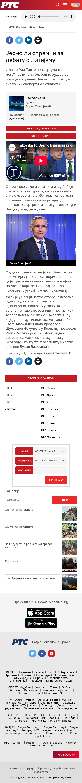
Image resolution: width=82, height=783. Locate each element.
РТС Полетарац (51, 437)
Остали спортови (29, 693)
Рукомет (14, 690)
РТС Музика (48, 430)
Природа (47, 705)
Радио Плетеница (54, 730)
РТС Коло (47, 416)
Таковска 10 (36, 98)
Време (39, 678)
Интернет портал (41, 745)
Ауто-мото (65, 690)
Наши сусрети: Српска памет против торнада (28, 545)
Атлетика (48, 690)
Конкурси (71, 742)
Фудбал (25, 687)
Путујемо (31, 702)
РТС (6, 742)
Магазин (16, 699)
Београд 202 (30, 730)
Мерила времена (64, 675)
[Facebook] (9, 40)
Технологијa (13, 702)
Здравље (69, 702)
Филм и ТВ (19, 705)
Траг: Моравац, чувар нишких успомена (30, 578)
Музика (66, 699)
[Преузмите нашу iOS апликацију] (41, 612)
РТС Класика (49, 409)
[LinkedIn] (28, 40)
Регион (39, 672)
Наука (34, 705)
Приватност (13, 768)
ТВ (7, 715)
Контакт (17, 742)
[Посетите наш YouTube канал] (51, 653)
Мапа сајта (66, 754)
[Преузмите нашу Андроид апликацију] (41, 623)
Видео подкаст (41, 136)
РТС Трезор (49, 423)
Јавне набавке (52, 742)
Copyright (30, 768)
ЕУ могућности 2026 (59, 680)
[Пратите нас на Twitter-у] (32, 653)
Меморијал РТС (54, 693)
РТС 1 (8, 388)
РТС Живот (48, 402)
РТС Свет (11, 409)
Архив (47, 736)
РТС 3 (8, 402)
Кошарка (40, 687)
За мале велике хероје (38, 708)
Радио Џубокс (33, 733)
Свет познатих (49, 702)
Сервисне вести (57, 678)
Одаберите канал (45, 451)
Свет (50, 672)
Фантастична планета (19, 509)
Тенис (54, 687)
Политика (24, 672)
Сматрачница (18, 680)
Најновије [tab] (12, 491)
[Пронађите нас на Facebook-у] (42, 653)
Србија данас (66, 672)
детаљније (16, 118)
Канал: (24, 451)
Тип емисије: (24, 460)
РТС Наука (48, 388)
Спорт (13, 687)
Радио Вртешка (56, 733)
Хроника (11, 675)
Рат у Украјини (22, 678)
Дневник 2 (11, 561)
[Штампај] (38, 40)
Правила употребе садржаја (56, 768)
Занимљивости (48, 699)
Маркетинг (33, 742)
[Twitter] (19, 40)
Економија (43, 675)
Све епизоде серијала (41, 128)
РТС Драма (48, 395)
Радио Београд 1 (29, 727)
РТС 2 (8, 395)
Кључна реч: (24, 470)
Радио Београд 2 (55, 727)
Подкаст (36, 680)
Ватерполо (31, 690)
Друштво (26, 675)
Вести (10, 672)
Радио (10, 727)
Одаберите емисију (46, 460)
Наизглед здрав (67, 708)
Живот (30, 699)
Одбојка (67, 687)
